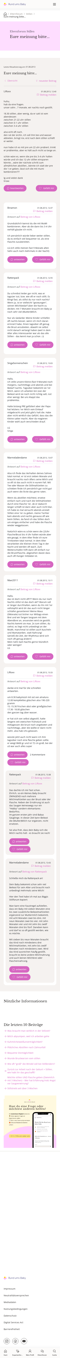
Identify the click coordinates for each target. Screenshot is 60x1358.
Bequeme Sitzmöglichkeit (20, 1052)
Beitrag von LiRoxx (30, 216)
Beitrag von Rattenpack (34, 871)
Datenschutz (10, 1315)
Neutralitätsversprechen (16, 1295)
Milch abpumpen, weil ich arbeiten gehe (28, 1036)
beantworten (17, 188)
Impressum (9, 1288)
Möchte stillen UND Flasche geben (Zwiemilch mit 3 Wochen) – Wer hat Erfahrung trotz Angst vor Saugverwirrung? (31, 1080)
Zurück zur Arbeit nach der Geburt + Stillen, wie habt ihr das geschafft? (30, 1071)
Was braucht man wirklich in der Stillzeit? (28, 1030)
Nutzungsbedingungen (16, 1308)
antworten (19, 259)
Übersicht (12, 80)
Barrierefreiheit (12, 1329)
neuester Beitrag (47, 80)
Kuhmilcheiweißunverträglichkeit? (24, 1041)
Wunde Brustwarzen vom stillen (23, 1058)
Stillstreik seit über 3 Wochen (22, 1088)
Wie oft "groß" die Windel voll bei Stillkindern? (31, 1063)
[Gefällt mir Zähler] (46, 188)
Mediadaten (10, 1302)
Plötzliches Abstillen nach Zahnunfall (26, 1047)
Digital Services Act (13, 1322)
